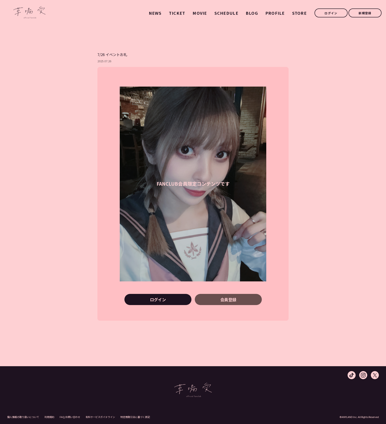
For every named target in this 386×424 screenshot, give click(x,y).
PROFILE (275, 13)
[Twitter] (375, 375)
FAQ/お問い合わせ (70, 417)
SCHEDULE (226, 13)
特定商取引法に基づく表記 (135, 417)
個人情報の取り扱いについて (23, 417)
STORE (299, 13)
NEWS (155, 13)
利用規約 (49, 417)
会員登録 (228, 299)
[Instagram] (363, 375)
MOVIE (200, 13)
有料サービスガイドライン (100, 417)
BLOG (252, 13)
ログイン (331, 13)
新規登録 (365, 13)
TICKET (177, 13)
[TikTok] (352, 375)
